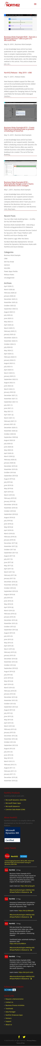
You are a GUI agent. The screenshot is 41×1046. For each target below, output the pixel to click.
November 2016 (9, 585)
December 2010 (9, 777)
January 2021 (8, 424)
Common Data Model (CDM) (15, 809)
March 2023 (8, 373)
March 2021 (8, 418)
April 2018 (7, 530)
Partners (9, 1018)
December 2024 (9, 338)
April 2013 (7, 723)
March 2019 (8, 495)
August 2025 (8, 312)
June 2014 (7, 678)
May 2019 (7, 488)
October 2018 (9, 511)
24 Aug (18, 870)
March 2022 (8, 389)
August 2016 (8, 594)
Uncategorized (9, 278)
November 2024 (9, 341)
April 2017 (7, 569)
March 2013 (8, 726)
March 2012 (8, 761)
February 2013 (9, 729)
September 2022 (10, 379)
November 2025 (9, 302)
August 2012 (8, 748)
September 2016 (10, 591)
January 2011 (8, 774)
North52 (12, 870)
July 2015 (7, 636)
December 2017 (9, 543)
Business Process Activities (15, 1005)
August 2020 (8, 440)
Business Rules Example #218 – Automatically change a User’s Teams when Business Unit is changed (19, 184)
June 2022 (7, 386)
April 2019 (7, 492)
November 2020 (9, 431)
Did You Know (9, 262)
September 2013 (10, 707)
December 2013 (9, 697)
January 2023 (8, 376)
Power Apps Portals (11, 271)
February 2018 (9, 537)
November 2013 (9, 700)
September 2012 (10, 745)
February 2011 (9, 771)
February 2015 (9, 652)
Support (8, 1021)
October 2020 (9, 434)
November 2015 (9, 623)
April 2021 (7, 415)
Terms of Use (21, 1043)
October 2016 (9, 588)
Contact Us (9, 1002)
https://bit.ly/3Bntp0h (26, 911)
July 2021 (7, 405)
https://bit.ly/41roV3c (26, 972)
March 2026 (8, 289)
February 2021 (9, 421)
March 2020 (8, 456)
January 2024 (8, 360)
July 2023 (7, 366)
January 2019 (8, 501)
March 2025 (8, 328)
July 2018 (7, 521)
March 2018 (8, 533)
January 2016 (8, 617)
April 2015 (7, 646)
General (7, 265)
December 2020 (9, 427)
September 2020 (10, 437)
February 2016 (9, 614)
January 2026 (8, 296)
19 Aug (18, 923)
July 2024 (7, 347)
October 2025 (9, 306)
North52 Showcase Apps (14, 1015)
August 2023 (8, 363)
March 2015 (8, 649)
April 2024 (7, 354)
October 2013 (9, 704)
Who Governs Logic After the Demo (16, 239)
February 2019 (9, 498)
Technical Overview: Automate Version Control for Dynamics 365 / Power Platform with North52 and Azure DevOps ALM (20, 232)
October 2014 (9, 665)
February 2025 (9, 331)
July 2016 (7, 598)
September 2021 (10, 402)
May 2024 (7, 350)
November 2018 (9, 508)
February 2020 (9, 460)
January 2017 (8, 578)
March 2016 (8, 610)
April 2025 (7, 325)
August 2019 (8, 479)
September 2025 (10, 309)
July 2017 (7, 559)
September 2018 (10, 514)
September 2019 (10, 476)
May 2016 (7, 604)
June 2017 (7, 562)
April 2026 (7, 286)
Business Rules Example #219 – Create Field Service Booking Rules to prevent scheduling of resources (19, 129)
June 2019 (7, 485)
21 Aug (18, 899)
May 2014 (7, 681)
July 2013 (7, 713)
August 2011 (8, 768)
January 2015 (8, 655)
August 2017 (8, 556)
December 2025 (9, 299)
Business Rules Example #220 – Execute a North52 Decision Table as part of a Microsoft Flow (20, 38)
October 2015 (9, 627)
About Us (9, 1025)
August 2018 (8, 517)
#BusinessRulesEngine (18, 890)
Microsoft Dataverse (13, 806)
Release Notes (20, 77)
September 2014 (10, 668)
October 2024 (9, 344)
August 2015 (8, 633)
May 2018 (7, 527)
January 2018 (8, 540)
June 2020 (7, 447)
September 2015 (10, 630)
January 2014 (8, 694)
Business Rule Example (23, 44)
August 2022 (8, 383)
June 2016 (7, 601)
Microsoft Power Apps (13, 803)
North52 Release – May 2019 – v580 (18, 72)
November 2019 (9, 469)
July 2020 (7, 444)
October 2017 (9, 550)
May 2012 (7, 758)
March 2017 (8, 572)
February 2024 (9, 357)
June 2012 (7, 755)
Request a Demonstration (15, 999)
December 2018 (9, 504)
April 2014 (7, 684)
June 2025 (7, 318)
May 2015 (7, 643)
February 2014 (9, 691)
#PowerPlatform (15, 892)
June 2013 (7, 716)
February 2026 (9, 293)
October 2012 (9, 742)
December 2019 (9, 466)
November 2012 (9, 739)
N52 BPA (7, 268)
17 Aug (18, 956)
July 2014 (7, 675)
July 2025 (7, 315)
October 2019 (9, 472)
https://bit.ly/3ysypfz (27, 886)
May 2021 (7, 411)
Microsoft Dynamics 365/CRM (16, 800)
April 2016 (7, 607)
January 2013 (8, 732)
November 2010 (9, 781)
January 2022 (8, 392)
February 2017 (9, 575)
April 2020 (7, 453)
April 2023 (7, 370)
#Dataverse (25, 892)
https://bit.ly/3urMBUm (18, 943)
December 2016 (9, 582)
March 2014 (8, 688)
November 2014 (9, 662)
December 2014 (9, 659)
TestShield (9, 1009)
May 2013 (7, 720)
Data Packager (11, 1012)
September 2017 (10, 553)
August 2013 (8, 710)
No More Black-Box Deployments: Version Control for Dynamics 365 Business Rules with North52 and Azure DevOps (20, 244)
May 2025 (7, 322)
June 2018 (7, 524)
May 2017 (7, 566)
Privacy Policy (31, 1040)
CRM (5, 259)
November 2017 (9, 546)
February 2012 (9, 765)
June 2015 (7, 639)
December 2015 (9, 620)
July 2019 (7, 482)
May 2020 (7, 450)
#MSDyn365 (30, 890)
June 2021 (7, 408)
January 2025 (8, 334)
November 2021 (9, 399)
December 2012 (9, 736)
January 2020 (8, 463)
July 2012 (7, 752)
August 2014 (8, 671)
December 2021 (9, 395)
